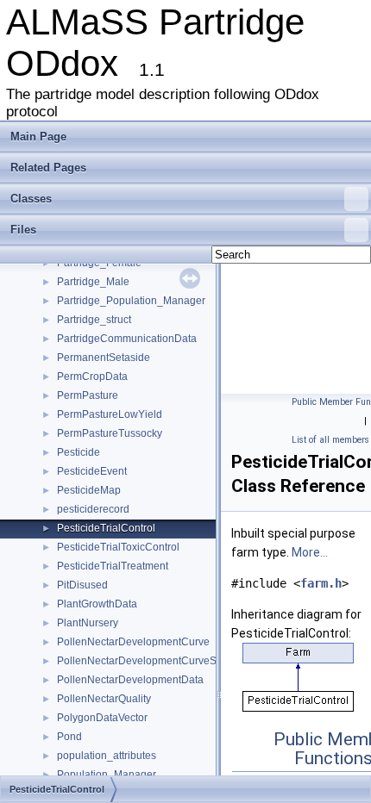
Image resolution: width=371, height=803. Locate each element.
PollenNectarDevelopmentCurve (133, 642)
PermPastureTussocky (109, 433)
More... (310, 552)
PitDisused (82, 585)
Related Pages (48, 167)
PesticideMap (89, 490)
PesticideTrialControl (106, 528)
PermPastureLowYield (109, 414)
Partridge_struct (94, 320)
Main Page (38, 136)
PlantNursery (87, 623)
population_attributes (106, 756)
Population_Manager (106, 775)
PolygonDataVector (102, 718)
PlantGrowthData (97, 604)
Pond (69, 737)
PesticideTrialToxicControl (118, 547)
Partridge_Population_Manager (131, 301)
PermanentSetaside (103, 358)
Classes (31, 198)
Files (23, 229)
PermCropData (92, 376)
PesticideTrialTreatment (112, 566)
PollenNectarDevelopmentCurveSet (141, 661)
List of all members (330, 439)
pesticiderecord (93, 509)
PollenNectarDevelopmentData (130, 680)
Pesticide (78, 452)
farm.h (321, 583)
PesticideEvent (92, 471)
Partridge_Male (93, 282)
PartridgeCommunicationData (127, 339)
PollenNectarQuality (104, 699)
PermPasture (87, 395)
